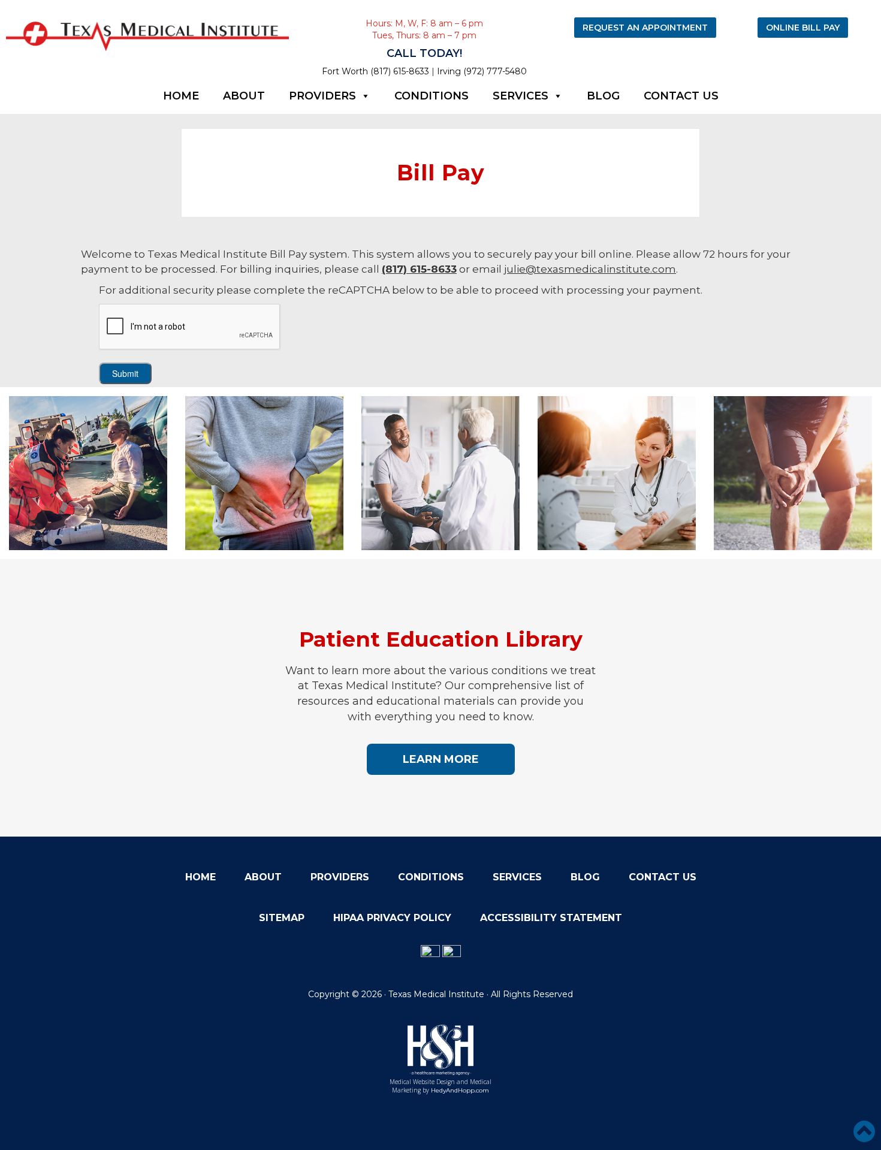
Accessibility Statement (551, 917)
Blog (603, 95)
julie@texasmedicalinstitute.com (590, 269)
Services (520, 95)
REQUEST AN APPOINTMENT (645, 27)
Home (181, 95)
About (244, 95)
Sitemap (281, 917)
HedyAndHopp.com (460, 1090)
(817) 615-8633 (419, 269)
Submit (125, 373)
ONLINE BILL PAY (803, 27)
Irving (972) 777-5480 (482, 71)
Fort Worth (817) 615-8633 (375, 71)
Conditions (431, 95)
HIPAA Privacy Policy (392, 917)
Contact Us (681, 95)
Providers (322, 95)
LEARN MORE (441, 759)
